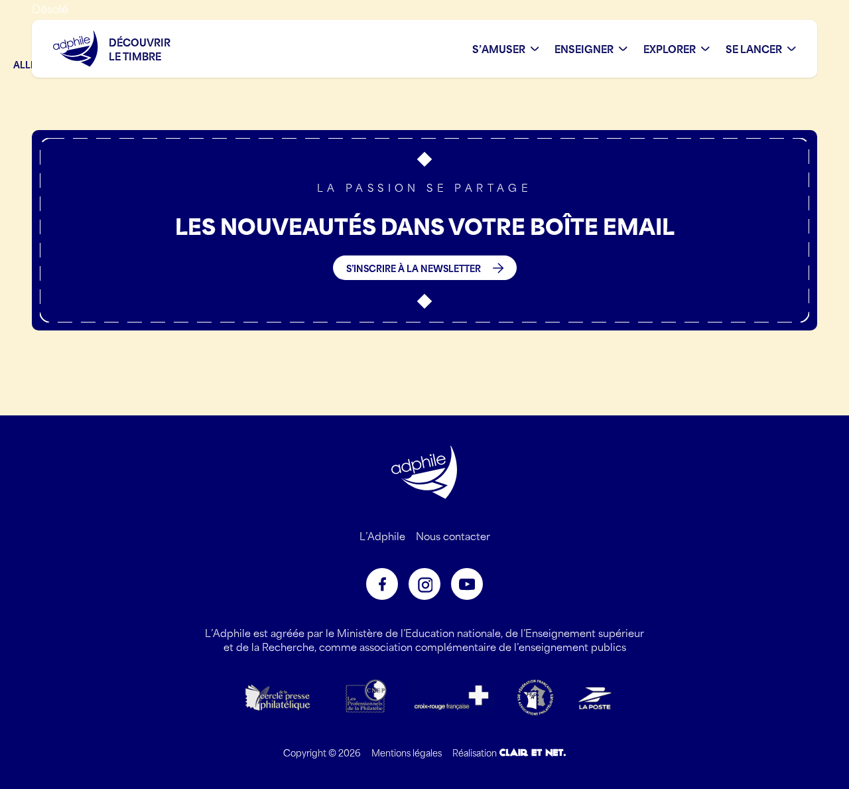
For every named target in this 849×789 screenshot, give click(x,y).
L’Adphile (382, 535)
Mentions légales (406, 752)
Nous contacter (453, 535)
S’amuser (498, 49)
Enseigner (584, 49)
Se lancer (754, 49)
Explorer (669, 49)
